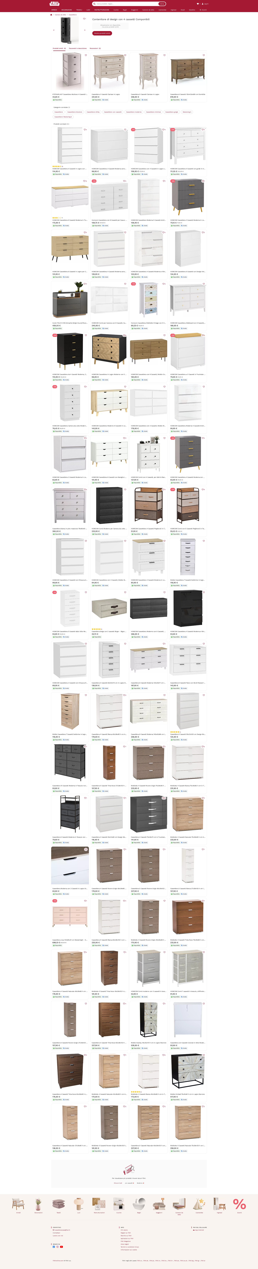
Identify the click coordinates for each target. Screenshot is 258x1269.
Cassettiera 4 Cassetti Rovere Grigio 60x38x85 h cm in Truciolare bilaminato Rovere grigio (124, 888)
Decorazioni (38, 1212)
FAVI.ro (158, 1260)
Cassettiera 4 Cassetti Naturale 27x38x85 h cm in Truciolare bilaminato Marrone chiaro (83, 1146)
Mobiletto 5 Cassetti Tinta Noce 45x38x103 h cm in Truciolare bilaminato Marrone (121, 991)
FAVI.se (176, 1260)
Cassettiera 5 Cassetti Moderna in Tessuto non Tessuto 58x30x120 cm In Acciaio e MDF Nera (85, 837)
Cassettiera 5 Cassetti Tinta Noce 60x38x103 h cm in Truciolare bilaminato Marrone (121, 1043)
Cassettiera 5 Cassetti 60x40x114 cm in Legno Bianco (110, 683)
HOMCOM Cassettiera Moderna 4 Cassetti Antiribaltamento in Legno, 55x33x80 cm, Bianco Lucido (205, 426)
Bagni (139, 1212)
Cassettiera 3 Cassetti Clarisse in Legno (106, 94)
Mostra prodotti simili (102, 33)
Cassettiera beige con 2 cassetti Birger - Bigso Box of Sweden (114, 631)
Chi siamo (124, 1230)
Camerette (199, 1212)
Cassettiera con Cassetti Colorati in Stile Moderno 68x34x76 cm (193, 1043)
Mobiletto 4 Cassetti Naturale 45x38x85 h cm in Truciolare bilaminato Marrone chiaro (122, 1094)
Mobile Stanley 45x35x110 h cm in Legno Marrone (148, 1043)
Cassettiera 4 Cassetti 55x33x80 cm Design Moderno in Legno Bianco (116, 837)
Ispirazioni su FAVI (127, 1238)
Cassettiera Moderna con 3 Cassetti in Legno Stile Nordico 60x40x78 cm (78, 888)
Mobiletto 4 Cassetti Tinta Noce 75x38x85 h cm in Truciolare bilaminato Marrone (198, 940)
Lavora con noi (58, 1235)
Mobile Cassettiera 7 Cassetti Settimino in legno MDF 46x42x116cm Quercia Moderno (82, 734)
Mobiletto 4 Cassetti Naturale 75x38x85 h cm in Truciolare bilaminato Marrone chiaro (200, 837)
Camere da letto (179, 1213)
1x (101, 629)
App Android (199, 1230)
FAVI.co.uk (184, 1260)
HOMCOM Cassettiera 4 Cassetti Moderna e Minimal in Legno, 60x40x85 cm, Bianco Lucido (163, 271)
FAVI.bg (191, 1260)
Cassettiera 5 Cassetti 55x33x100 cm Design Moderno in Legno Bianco (195, 734)
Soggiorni (159, 1212)
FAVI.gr (197, 1260)
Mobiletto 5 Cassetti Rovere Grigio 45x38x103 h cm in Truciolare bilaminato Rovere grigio (123, 1146)
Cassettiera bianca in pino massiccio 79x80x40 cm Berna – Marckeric (76, 529)
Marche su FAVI (126, 1235)
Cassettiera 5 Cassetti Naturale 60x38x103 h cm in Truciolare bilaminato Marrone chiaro (162, 1146)
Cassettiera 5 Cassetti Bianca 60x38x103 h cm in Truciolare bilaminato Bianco (119, 940)
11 (164, 129)
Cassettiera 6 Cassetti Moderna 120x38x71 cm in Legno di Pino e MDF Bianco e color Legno (163, 683)
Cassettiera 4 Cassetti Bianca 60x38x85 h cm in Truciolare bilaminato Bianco (119, 734)
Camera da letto (60, 15)
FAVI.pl (152, 1260)
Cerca (162, 4)
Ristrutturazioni (99, 1212)
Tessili (59, 1212)
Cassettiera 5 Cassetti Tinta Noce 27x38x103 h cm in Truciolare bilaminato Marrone (121, 786)
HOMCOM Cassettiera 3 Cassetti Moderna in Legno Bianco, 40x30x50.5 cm (78, 477)
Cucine (119, 1212)
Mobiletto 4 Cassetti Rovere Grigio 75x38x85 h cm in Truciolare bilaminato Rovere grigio (162, 786)
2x (62, 166)
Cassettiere (73, 15)
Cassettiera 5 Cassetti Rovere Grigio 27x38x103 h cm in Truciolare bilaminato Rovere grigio (84, 1043)
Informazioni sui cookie (129, 1250)
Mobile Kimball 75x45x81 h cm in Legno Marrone (187, 1094)
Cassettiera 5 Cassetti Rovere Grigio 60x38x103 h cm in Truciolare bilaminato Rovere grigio (163, 888)
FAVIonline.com (58, 1260)
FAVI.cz (140, 1260)
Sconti (239, 1212)
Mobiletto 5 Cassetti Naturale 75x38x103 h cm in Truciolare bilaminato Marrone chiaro (200, 1146)
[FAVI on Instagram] (57, 1247)
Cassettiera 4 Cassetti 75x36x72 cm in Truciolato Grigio (150, 837)
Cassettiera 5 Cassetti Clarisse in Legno (145, 94)
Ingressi (219, 1212)
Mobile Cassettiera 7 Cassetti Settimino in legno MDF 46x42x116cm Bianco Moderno (200, 580)
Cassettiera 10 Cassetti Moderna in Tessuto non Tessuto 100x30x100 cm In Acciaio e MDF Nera (85, 786)
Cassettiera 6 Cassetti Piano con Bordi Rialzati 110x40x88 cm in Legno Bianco (197, 683)
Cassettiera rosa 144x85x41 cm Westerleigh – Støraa (70, 940)
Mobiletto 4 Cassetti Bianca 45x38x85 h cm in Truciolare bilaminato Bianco (157, 1094)
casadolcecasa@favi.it (62, 1230)
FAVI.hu (164, 1260)
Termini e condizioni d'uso (130, 1247)
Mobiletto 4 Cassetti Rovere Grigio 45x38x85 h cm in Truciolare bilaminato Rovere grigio (162, 940)
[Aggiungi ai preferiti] (86, 55)
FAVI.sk (146, 1260)
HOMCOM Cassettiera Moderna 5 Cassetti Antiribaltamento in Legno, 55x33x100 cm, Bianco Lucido (166, 220)
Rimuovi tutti (118, 1183)
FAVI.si (203, 1260)
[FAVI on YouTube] (61, 1247)
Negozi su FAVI (126, 1233)
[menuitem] (54, 10)
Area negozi (125, 1244)
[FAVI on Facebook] (54, 1247)
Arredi (18, 1212)
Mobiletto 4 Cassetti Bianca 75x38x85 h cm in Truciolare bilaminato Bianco (196, 786)
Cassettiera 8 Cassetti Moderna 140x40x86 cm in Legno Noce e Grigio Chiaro (158, 734)
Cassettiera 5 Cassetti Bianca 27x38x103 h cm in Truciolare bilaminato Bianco (197, 888)
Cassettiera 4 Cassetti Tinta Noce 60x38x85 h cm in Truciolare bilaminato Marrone (81, 1094)
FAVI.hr (170, 1260)
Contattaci (56, 1233)
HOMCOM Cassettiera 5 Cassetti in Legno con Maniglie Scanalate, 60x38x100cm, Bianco (83, 169)
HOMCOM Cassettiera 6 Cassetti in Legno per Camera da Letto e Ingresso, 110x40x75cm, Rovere (86, 271)
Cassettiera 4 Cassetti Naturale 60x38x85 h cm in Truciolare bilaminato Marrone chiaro (83, 991)
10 (86, 181)
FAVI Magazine (126, 1241)
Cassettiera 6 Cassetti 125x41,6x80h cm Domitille (187, 94)
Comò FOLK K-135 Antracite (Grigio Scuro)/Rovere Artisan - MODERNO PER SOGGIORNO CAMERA (87, 323)
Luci (78, 1212)
